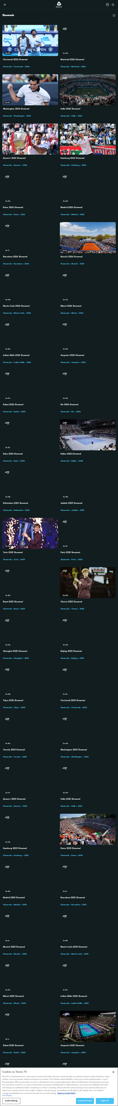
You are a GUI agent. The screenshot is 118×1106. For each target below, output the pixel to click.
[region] (59, 1086)
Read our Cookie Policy (67, 1093)
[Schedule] (107, 4)
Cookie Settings (11, 1101)
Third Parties (7, 1096)
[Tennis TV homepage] (59, 7)
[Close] (113, 1072)
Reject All (105, 1101)
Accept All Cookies (85, 1101)
